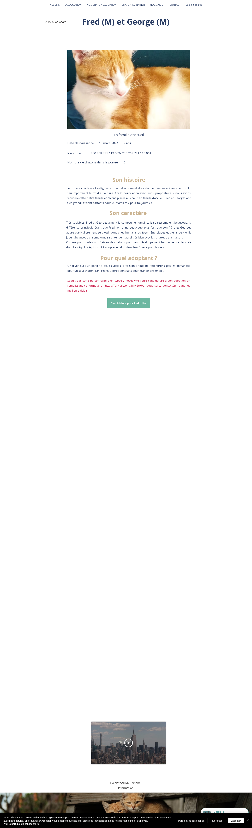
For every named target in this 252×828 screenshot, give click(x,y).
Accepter (236, 820)
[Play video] (128, 743)
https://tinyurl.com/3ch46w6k (124, 285)
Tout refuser (216, 820)
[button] (128, 89)
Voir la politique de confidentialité (22, 823)
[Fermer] (248, 820)
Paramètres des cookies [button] (191, 820)
